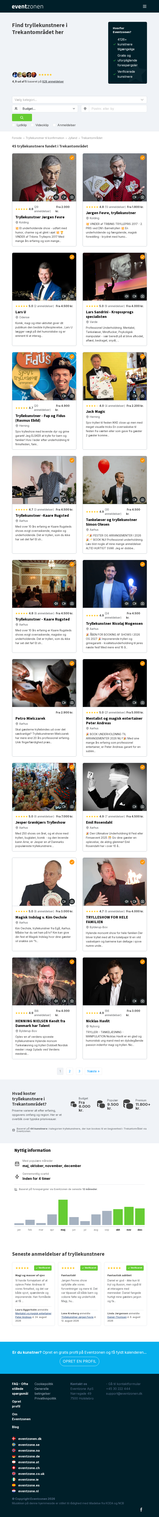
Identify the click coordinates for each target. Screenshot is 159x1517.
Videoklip (42, 125)
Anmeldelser (66, 125)
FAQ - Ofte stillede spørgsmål (20, 1388)
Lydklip (22, 125)
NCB (121, 1503)
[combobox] (118, 108)
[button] (79, 99)
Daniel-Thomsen (117, 1317)
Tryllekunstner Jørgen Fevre (77, 1317)
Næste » (93, 1071)
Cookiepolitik (44, 1384)
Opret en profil (79, 1361)
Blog (15, 1427)
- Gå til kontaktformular (123, 1384)
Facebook (141, 1509)
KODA (109, 1503)
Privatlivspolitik (45, 1398)
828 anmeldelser (53, 81)
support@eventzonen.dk (124, 1393)
